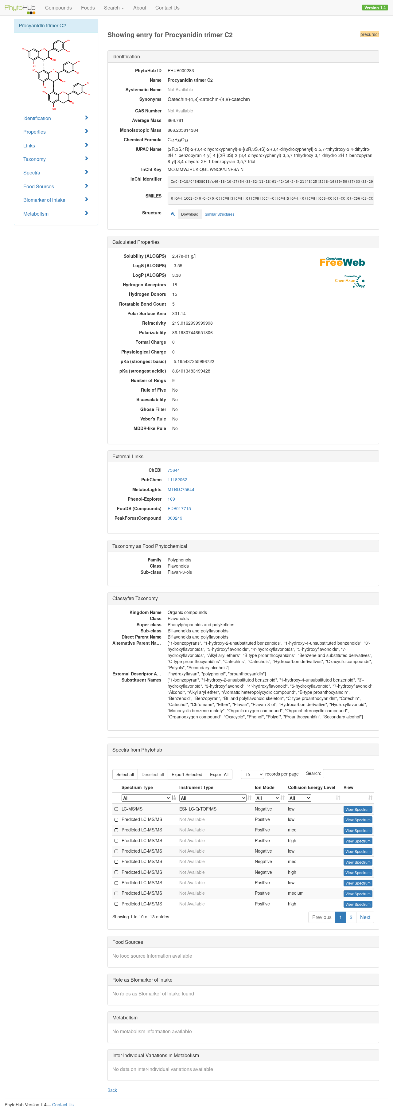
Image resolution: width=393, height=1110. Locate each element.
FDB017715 (179, 508)
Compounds (58, 7)
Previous (322, 916)
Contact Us (167, 7)
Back (112, 1090)
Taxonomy (34, 158)
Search (112, 7)
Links (29, 145)
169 (171, 499)
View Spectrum (358, 809)
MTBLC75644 (181, 489)
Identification (37, 118)
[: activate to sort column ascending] (358, 798)
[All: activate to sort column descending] (149, 798)
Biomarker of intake (44, 199)
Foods (88, 7)
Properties (34, 131)
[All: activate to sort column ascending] (215, 798)
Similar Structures (219, 214)
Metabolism (36, 213)
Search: (313, 773)
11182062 (177, 479)
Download (189, 214)
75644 (174, 470)
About (139, 7)
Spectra (31, 172)
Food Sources (38, 186)
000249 (175, 518)
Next (365, 916)
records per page (281, 773)
